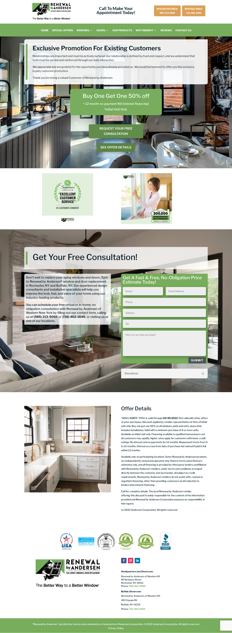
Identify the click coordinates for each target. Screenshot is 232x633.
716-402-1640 (137, 609)
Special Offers (62, 30)
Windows (83, 30)
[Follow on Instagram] (130, 560)
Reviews (166, 30)
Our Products (122, 30)
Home (44, 30)
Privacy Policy (116, 628)
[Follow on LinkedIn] (137, 560)
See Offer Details (115, 147)
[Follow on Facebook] (124, 560)
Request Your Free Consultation (115, 131)
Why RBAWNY (144, 30)
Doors (100, 30)
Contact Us (183, 30)
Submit (197, 360)
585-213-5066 (137, 586)
